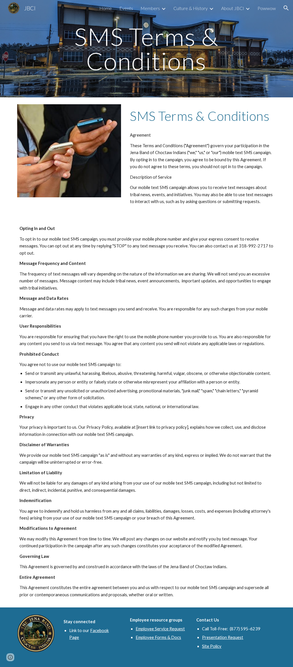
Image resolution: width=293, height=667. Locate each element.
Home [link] (105, 8)
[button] (286, 8)
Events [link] (126, 8)
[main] (146, 49)
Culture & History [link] (190, 8)
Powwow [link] (267, 8)
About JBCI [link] (232, 8)
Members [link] (150, 8)
